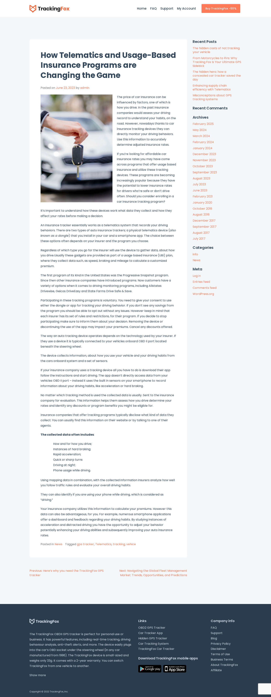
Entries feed (201, 282)
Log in (197, 276)
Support (166, 8)
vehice (131, 544)
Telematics (103, 544)
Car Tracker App (150, 633)
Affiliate (216, 670)
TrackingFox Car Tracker (156, 649)
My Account (186, 8)
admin (84, 88)
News (58, 544)
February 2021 (203, 196)
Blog (214, 638)
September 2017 (204, 227)
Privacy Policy (221, 644)
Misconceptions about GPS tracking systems (212, 97)
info (195, 254)
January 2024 (202, 148)
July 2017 (199, 239)
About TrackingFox (224, 665)
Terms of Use (220, 654)
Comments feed (204, 288)
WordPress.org (203, 294)
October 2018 (202, 208)
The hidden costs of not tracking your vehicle (216, 50)
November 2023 (204, 160)
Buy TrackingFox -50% (220, 8)
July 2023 (199, 184)
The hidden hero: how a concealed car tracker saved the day (217, 76)
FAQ (153, 8)
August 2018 (201, 214)
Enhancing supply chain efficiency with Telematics (212, 87)
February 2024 (203, 142)
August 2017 (201, 233)
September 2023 (205, 172)
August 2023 (201, 178)
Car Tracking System (153, 644)
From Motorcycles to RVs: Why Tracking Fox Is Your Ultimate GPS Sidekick (217, 62)
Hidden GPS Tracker (152, 638)
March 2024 (201, 136)
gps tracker (85, 544)
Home (142, 8)
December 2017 (204, 220)
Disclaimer (218, 649)
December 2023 (204, 154)
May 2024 (200, 130)
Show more (37, 675)
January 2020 (202, 202)
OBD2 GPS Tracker (151, 628)
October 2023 (203, 166)
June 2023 (200, 190)
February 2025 (203, 124)
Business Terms (222, 659)
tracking (119, 544)
